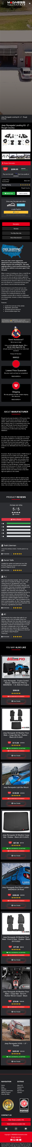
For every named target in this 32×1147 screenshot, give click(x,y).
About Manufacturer (16, 238)
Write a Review (16, 519)
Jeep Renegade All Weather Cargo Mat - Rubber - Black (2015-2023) (16, 836)
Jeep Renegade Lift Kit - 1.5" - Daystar (16, 1044)
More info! (27, 181)
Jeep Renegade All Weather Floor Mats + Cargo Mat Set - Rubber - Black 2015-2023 (16, 735)
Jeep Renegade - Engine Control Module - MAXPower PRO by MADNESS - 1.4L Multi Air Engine (16, 682)
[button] (28, 141)
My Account (20, 1090)
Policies (19, 1089)
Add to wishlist (23, 193)
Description (16, 224)
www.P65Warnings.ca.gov (21, 322)
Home (3, 1085)
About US (20, 1085)
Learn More (21, 205)
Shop (2, 1087)
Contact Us (20, 1087)
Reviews (16, 229)
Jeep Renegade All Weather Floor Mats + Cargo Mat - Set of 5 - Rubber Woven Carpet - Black (16, 993)
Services (3, 1089)
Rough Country (25, 188)
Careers (19, 1092)
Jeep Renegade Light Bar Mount (16, 787)
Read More (15, 376)
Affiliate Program (6, 1092)
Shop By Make (5, 1094)
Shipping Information (7, 1090)
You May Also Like (16, 233)
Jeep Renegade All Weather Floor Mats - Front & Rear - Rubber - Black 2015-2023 (16, 939)
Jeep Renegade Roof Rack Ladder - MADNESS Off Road (16, 888)
